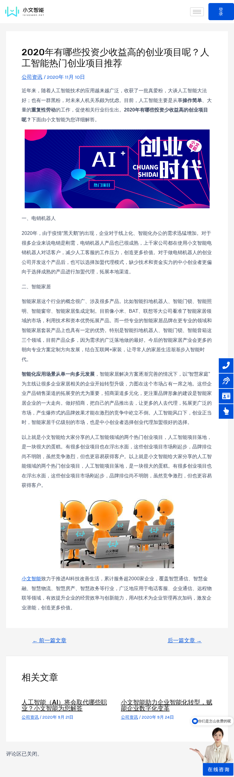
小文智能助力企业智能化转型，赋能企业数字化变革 (166, 705)
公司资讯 (32, 77)
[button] (221, 11)
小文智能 (31, 578)
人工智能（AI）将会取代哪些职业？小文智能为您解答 (64, 705)
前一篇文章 (49, 640)
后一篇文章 (185, 640)
